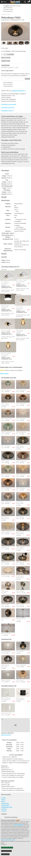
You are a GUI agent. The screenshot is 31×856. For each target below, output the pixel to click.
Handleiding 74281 (6, 110)
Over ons (3, 810)
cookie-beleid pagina (18, 824)
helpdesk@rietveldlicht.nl (18, 90)
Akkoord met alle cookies (7, 847)
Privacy (3, 799)
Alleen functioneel (5, 854)
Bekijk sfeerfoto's (6, 735)
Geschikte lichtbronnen (7, 107)
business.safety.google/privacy (8, 839)
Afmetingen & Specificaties (8, 104)
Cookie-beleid (5, 805)
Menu (4, 1)
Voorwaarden (5, 803)
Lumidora (4, 809)
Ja (0, 373)
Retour (3, 801)
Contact (3, 797)
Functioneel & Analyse (6, 850)
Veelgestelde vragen (6, 807)
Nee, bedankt (5, 373)
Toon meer (3, 197)
